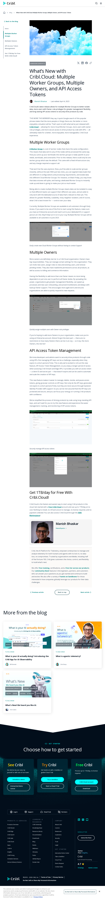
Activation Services (12, 859)
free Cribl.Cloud (54, 507)
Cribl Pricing (10, 855)
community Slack (42, 571)
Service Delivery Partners (14, 862)
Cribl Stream (11, 828)
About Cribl (58, 824)
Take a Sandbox (59, 856)
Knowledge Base (37, 828)
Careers (57, 828)
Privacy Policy (38, 897)
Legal (56, 845)
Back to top (62, 592)
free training (44, 568)
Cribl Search (10, 835)
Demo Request (59, 863)
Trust (56, 841)
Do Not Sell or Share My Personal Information (39, 880)
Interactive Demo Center (16, 787)
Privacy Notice (58, 877)
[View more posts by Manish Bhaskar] (42, 532)
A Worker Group (36, 149)
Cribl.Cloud (34, 127)
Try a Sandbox (52, 779)
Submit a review (93, 868)
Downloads (36, 838)
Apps (8, 845)
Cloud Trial (58, 860)
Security (57, 838)
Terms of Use (46, 877)
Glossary (35, 852)
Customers (58, 835)
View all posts (60, 528)
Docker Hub (36, 862)
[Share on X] (78, 63)
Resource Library (37, 831)
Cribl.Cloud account (86, 782)
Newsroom (58, 831)
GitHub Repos (37, 859)
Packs (34, 855)
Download (86, 788)
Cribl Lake (10, 838)
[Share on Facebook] (86, 63)
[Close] (99, 891)
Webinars (35, 848)
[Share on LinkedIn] (82, 63)
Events (34, 845)
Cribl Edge (10, 831)
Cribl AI (9, 848)
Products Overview (12, 824)
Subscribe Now (86, 838)
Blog (10, 12)
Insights (9, 852)
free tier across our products (77, 568)
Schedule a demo (19, 779)
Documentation (37, 835)
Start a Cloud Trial (52, 786)
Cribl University (37, 824)
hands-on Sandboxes (68, 576)
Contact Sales (59, 867)
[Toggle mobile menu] (101, 3)
